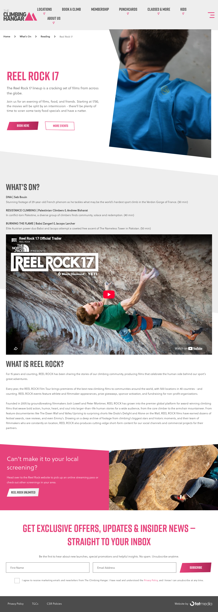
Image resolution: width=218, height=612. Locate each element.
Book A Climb (71, 9)
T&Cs (35, 604)
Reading (45, 36)
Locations (44, 9)
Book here (23, 125)
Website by (181, 604)
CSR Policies (54, 604)
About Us (53, 18)
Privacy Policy (151, 580)
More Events (60, 125)
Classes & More (158, 9)
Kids (183, 9)
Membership (100, 9)
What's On (25, 36)
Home (6, 36)
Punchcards (128, 9)
